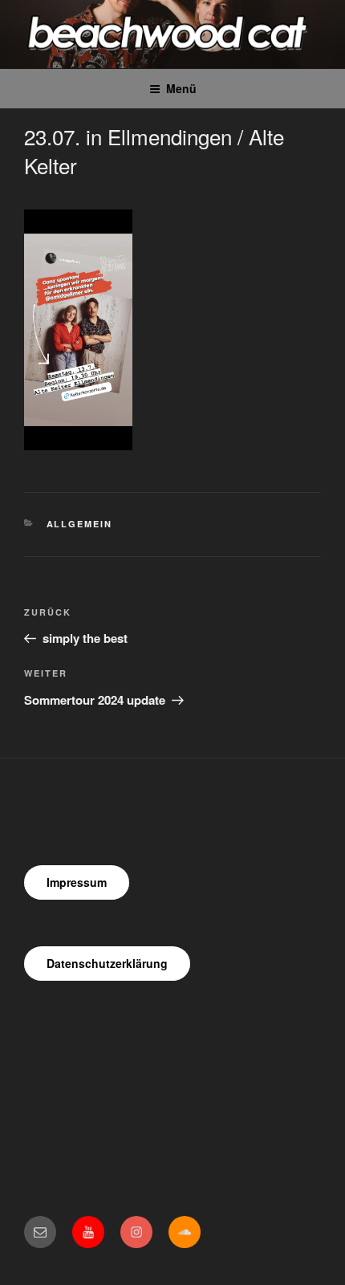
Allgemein (80, 524)
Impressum (77, 882)
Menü (181, 88)
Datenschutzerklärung (107, 963)
